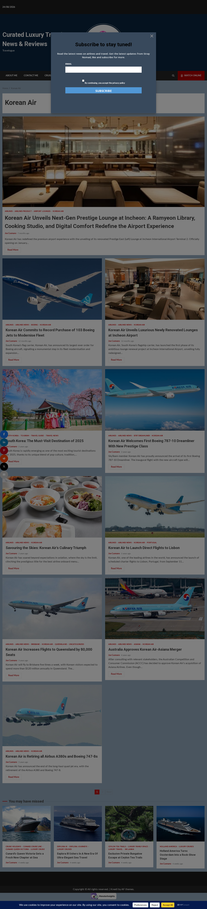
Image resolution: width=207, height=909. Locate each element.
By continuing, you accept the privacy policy (104, 83)
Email (68, 63)
